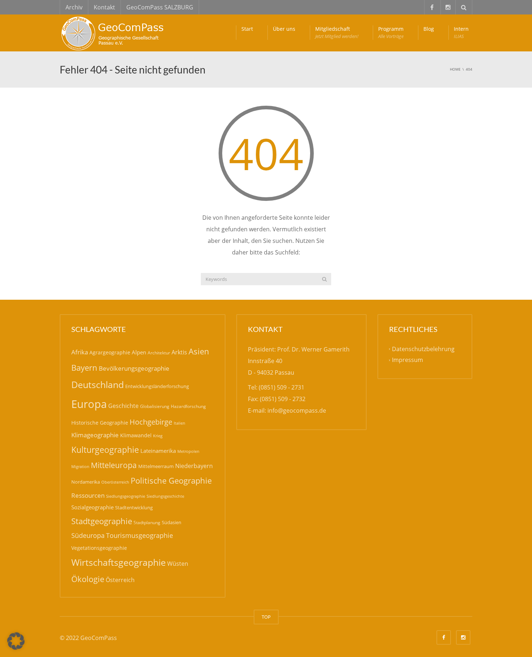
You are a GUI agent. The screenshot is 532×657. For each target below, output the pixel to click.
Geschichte (123, 406)
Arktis (179, 352)
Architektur (159, 353)
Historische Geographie (99, 422)
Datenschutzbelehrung (423, 349)
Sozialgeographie (92, 507)
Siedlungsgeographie (125, 496)
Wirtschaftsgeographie (118, 562)
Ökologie (87, 579)
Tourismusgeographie (139, 535)
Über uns (284, 28)
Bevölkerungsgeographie (134, 368)
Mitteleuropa (114, 465)
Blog (428, 28)
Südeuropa (88, 535)
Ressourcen (88, 495)
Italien (179, 423)
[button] (16, 641)
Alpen (139, 352)
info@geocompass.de (296, 410)
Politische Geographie (171, 480)
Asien (199, 351)
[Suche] (324, 279)
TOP (266, 617)
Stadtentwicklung (134, 507)
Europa (89, 404)
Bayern (84, 367)
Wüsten (177, 564)
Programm (391, 32)
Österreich (120, 580)
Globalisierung (154, 406)
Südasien (171, 522)
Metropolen (188, 451)
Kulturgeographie (105, 449)
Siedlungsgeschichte (165, 496)
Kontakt (104, 7)
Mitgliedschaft (336, 32)
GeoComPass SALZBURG (159, 7)
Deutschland (97, 385)
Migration (80, 466)
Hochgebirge (151, 422)
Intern (461, 32)
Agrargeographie (109, 352)
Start (247, 28)
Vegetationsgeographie (99, 547)
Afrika (79, 352)
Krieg (157, 435)
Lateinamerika (158, 450)
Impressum (407, 360)
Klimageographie (95, 435)
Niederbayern (194, 466)
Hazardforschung (188, 406)
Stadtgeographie (101, 520)
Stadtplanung (147, 522)
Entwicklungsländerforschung (157, 386)
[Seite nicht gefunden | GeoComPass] (114, 33)
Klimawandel (136, 435)
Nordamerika (85, 482)
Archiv (74, 7)
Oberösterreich (115, 482)
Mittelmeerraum (156, 466)
